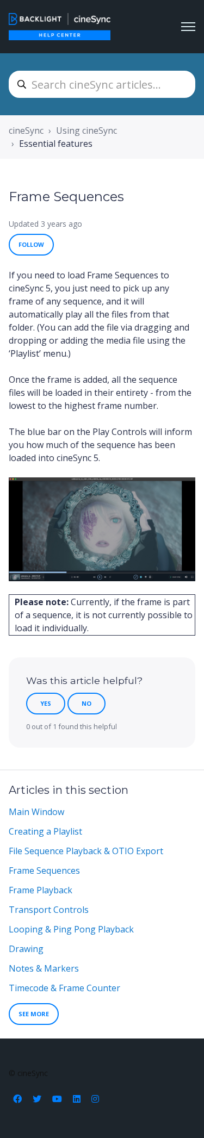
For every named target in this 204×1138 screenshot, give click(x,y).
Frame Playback (40, 890)
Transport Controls (49, 910)
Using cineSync (86, 130)
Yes (45, 703)
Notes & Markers (44, 968)
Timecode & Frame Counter (64, 988)
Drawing (26, 949)
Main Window (36, 812)
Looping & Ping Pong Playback (71, 929)
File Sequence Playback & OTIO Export (86, 851)
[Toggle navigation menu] (188, 26)
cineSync (26, 130)
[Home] (59, 26)
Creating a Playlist (45, 831)
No (86, 703)
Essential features (55, 144)
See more (33, 1014)
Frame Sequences (44, 870)
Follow (31, 244)
